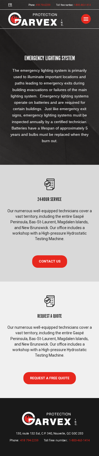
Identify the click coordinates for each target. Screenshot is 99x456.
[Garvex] (35, 19)
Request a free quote (49, 378)
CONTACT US (50, 261)
